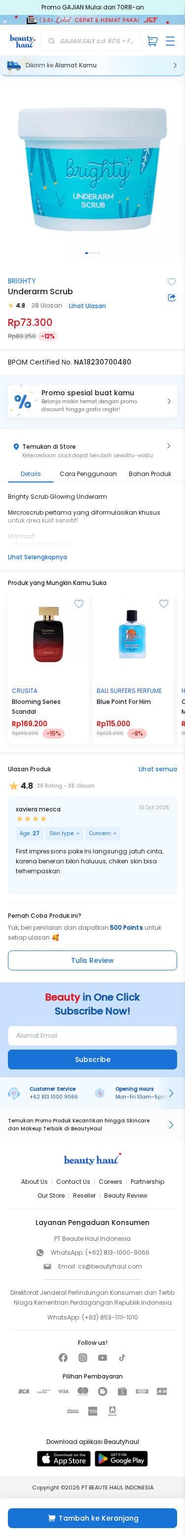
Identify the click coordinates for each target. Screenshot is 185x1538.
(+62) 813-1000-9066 (117, 1252)
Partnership (147, 1181)
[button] (92, 401)
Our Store (51, 1195)
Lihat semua (158, 769)
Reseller (84, 1195)
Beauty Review (126, 1195)
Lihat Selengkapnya (37, 557)
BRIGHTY (22, 281)
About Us (34, 1181)
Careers (110, 1181)
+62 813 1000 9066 (54, 1097)
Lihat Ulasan (87, 306)
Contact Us (73, 1181)
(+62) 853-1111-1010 (110, 1317)
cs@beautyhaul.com (110, 1266)
